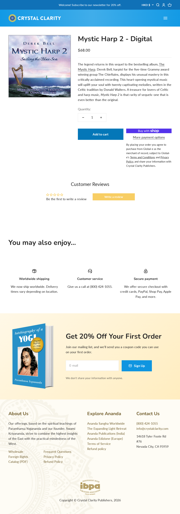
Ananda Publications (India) (106, 433)
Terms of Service (99, 444)
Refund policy (96, 449)
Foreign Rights (18, 457)
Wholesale (15, 451)
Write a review (113, 196)
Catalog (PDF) (18, 462)
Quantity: (84, 109)
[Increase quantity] (101, 117)
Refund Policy (53, 462)
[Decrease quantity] (83, 117)
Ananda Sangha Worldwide (106, 423)
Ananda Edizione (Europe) (105, 438)
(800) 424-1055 (147, 423)
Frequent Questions (57, 451)
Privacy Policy (53, 457)
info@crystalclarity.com (152, 428)
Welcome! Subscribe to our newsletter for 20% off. (90, 5)
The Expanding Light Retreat (106, 428)
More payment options (149, 137)
